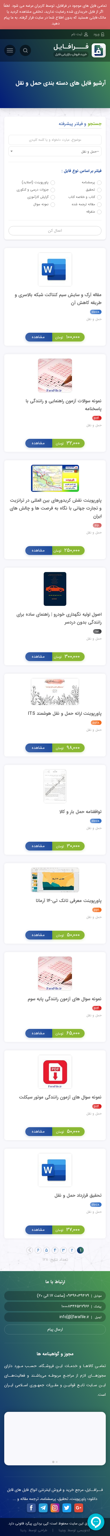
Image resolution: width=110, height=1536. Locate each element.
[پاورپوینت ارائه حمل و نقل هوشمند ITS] (55, 691)
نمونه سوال (41, 204)
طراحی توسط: (33, 1530)
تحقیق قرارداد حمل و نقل (78, 1195)
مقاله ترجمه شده (83, 204)
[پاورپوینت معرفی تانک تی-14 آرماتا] (55, 879)
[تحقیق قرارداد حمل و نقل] (55, 1170)
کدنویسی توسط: (74, 1530)
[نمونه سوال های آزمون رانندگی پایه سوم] (55, 973)
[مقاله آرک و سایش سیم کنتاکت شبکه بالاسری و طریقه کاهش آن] (55, 269)
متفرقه (90, 211)
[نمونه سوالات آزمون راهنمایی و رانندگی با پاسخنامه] (55, 375)
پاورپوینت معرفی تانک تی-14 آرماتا (69, 900)
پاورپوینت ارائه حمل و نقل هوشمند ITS (65, 713)
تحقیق (90, 189)
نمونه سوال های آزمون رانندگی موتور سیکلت (60, 1097)
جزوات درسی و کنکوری (33, 189)
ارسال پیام (55, 1329)
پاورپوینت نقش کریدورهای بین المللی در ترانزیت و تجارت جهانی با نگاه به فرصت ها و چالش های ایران (56, 508)
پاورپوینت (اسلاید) (35, 182)
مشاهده (38, 337)
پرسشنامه (88, 182)
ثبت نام (76, 34)
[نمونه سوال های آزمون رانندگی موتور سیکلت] (55, 1071)
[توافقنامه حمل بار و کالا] (55, 786)
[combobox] (55, 151)
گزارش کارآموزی (38, 197)
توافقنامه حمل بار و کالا (80, 811)
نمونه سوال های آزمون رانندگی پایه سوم (65, 999)
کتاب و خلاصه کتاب (81, 197)
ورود (96, 34)
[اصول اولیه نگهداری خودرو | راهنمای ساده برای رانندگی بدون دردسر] (55, 589)
